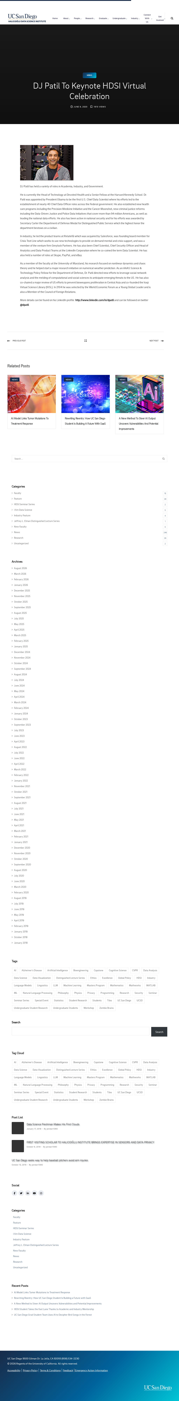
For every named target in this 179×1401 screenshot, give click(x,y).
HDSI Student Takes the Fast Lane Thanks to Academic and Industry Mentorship (54, 1309)
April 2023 (19, 741)
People (77, 18)
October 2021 (20, 791)
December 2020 (22, 847)
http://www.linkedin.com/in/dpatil (94, 300)
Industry (134, 18)
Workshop (89, 1007)
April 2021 (19, 825)
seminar (153, 992)
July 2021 (18, 808)
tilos (109, 1000)
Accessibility (13, 1370)
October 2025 (21, 601)
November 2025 (22, 596)
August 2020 (20, 869)
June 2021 (19, 814)
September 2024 (22, 668)
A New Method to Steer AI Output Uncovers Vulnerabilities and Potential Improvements (138, 423)
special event (41, 1000)
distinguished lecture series (70, 977)
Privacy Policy (30, 1370)
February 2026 (21, 579)
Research (89, 18)
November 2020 (22, 853)
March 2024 (20, 702)
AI (15, 970)
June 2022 (19, 758)
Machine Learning (72, 985)
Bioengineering (80, 970)
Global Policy (124, 977)
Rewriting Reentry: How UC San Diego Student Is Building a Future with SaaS (52, 1297)
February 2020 (21, 892)
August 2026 (20, 568)
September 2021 (22, 797)
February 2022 (21, 774)
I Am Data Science (23, 509)
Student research (78, 1000)
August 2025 (20, 612)
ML (15, 992)
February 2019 (21, 925)
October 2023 (21, 719)
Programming (107, 992)
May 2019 (19, 914)
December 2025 (22, 590)
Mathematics (116, 985)
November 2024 (22, 657)
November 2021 (22, 786)
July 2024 (19, 679)
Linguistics (42, 985)
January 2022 (21, 780)
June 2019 (19, 909)
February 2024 (21, 707)
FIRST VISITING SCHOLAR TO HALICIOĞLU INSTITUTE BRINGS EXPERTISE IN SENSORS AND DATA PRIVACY (90, 1142)
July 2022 (19, 752)
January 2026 (21, 584)
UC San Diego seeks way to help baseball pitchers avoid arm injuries (50, 1160)
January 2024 (21, 713)
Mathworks (135, 985)
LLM (55, 985)
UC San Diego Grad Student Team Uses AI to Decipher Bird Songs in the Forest (53, 1314)
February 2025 (21, 640)
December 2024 (22, 651)
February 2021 (21, 836)
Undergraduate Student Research (31, 1007)
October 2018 (20, 937)
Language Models (23, 985)
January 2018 (21, 942)
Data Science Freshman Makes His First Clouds (53, 1124)
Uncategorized (21, 543)
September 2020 (22, 864)
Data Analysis (150, 970)
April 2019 (19, 920)
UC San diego (124, 1000)
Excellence (107, 977)
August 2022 (20, 746)
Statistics (58, 1000)
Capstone (98, 970)
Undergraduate (119, 18)
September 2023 (22, 724)
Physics (78, 992)
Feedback (68, 1370)
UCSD (140, 1000)
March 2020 (20, 886)
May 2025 (19, 623)
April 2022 (19, 763)
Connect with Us (147, 18)
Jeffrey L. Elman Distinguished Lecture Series (37, 520)
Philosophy (63, 992)
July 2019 (19, 903)
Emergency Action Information (91, 1370)
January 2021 (20, 842)
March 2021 (20, 830)
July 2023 (19, 730)
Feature (18, 498)
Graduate (103, 18)
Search (16, 1022)
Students (97, 1000)
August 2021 (20, 802)
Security (139, 992)
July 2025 (19, 618)
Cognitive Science (118, 970)
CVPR (135, 970)
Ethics (93, 977)
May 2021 (19, 819)
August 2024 (20, 674)
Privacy (91, 992)
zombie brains (106, 1007)
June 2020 (19, 881)
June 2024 (19, 685)
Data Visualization (42, 977)
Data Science (20, 977)
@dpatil (24, 304)
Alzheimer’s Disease (32, 970)
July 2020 (19, 875)
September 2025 (22, 607)
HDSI (139, 977)
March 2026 (20, 573)
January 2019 (21, 931)
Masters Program (96, 985)
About (65, 18)
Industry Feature (22, 515)
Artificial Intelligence (57, 970)
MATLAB (150, 985)
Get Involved (160, 18)
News (89, 75)
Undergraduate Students (65, 1007)
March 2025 (20, 635)
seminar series (21, 1000)
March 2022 (20, 769)
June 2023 (19, 735)
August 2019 (20, 897)
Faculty (17, 492)
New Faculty (20, 526)
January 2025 (21, 646)
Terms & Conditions (50, 1370)
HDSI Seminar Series (24, 504)
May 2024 (19, 691)
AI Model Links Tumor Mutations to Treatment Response (42, 1292)
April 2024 (19, 696)
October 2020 (21, 858)
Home (55, 18)
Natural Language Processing (37, 992)
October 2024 (21, 663)
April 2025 (19, 629)
